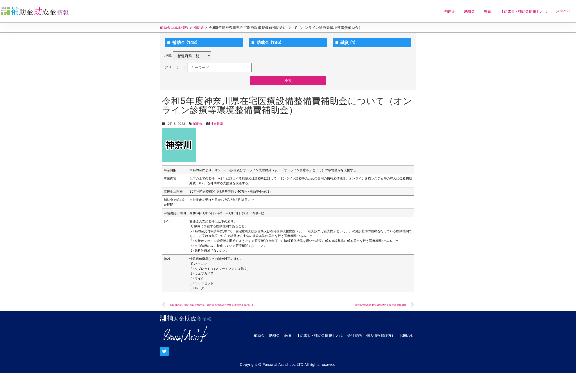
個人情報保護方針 (380, 335)
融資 (487, 11)
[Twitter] (164, 351)
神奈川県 (216, 123)
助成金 (469, 11)
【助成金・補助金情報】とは (523, 11)
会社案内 (354, 335)
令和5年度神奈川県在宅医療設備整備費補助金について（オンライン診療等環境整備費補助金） (287, 105)
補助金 (449, 11)
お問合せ (563, 11)
